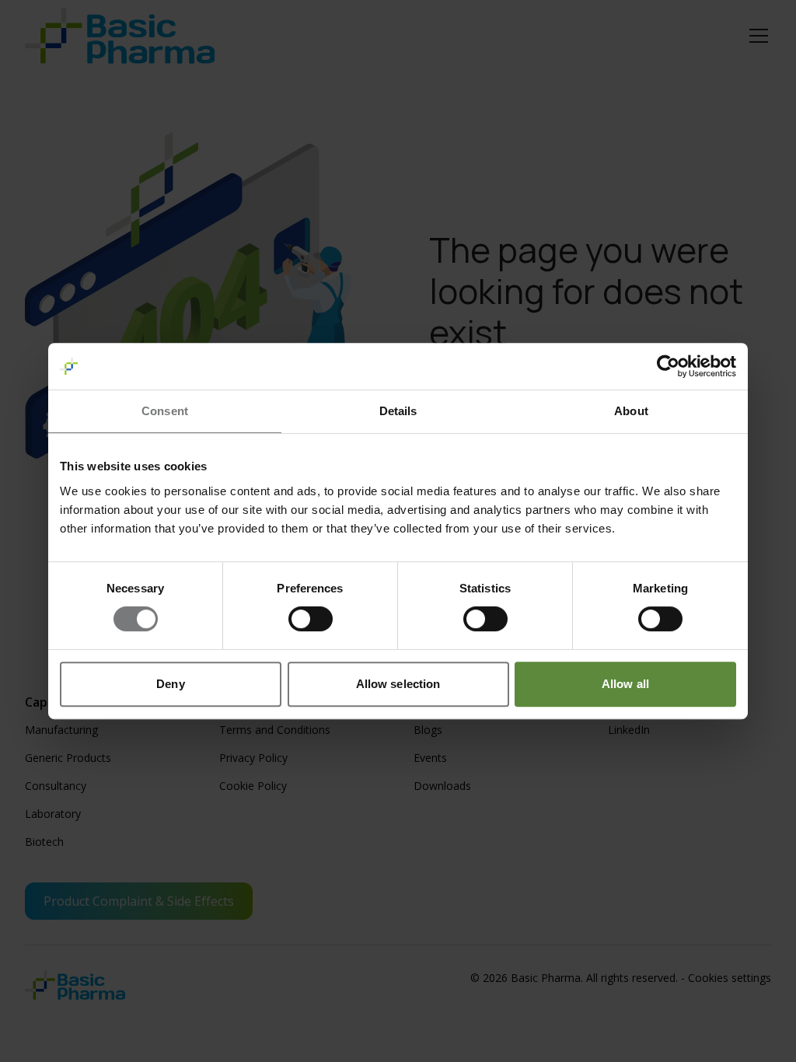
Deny (170, 683)
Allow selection (398, 683)
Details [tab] (398, 410)
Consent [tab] (164, 410)
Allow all (625, 683)
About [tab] (631, 410)
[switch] (310, 618)
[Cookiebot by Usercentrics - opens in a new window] (668, 366)
